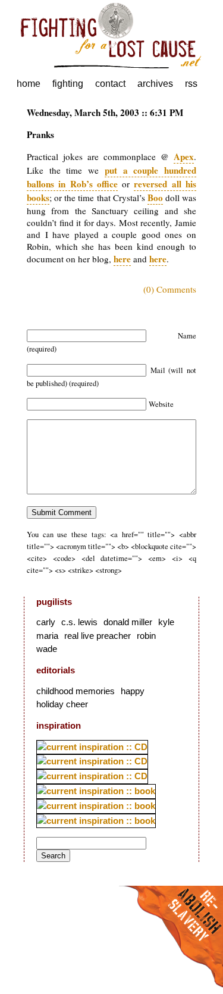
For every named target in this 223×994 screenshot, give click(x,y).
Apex (184, 156)
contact (110, 84)
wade (46, 649)
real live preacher (97, 636)
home (28, 84)
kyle (166, 622)
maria (47, 636)
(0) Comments (169, 289)
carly (45, 622)
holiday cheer (62, 704)
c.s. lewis (79, 622)
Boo (155, 197)
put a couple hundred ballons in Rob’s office (111, 177)
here (122, 258)
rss (191, 84)
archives (155, 84)
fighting (67, 84)
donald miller (127, 622)
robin (146, 636)
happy (133, 691)
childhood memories (75, 691)
